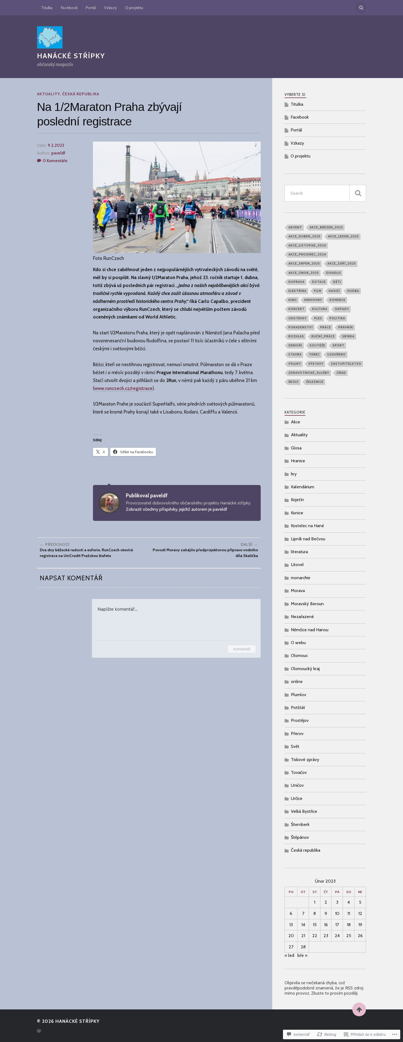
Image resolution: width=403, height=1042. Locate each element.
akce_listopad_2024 (307, 245)
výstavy (315, 364)
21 (303, 935)
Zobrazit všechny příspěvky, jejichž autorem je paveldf (176, 509)
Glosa (296, 447)
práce (325, 327)
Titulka (47, 7)
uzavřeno (336, 354)
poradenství (300, 327)
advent (295, 227)
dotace (319, 282)
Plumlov (298, 694)
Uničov (297, 785)
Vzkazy (110, 7)
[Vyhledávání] (358, 193)
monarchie (300, 577)
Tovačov (299, 772)
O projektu (134, 7)
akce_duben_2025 (304, 236)
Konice (297, 512)
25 (348, 935)
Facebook (69, 7)
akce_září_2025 (341, 263)
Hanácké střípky (71, 55)
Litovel (297, 564)
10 (337, 913)
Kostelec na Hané (307, 525)
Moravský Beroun (307, 603)
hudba (353, 291)
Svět (295, 746)
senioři (295, 345)
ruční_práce (323, 336)
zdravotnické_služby (308, 373)
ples (318, 318)
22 (314, 935)
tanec (314, 354)
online (297, 681)
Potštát (298, 707)
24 (337, 935)
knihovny (313, 300)
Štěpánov (300, 837)
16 (326, 924)
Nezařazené (302, 616)
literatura (299, 551)
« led (289, 955)
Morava (298, 590)
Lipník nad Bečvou (308, 538)
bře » (302, 955)
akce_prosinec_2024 (307, 254)
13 (291, 924)
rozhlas (296, 336)
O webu (298, 642)
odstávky (297, 318)
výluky (294, 364)
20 (291, 935)
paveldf (58, 153)
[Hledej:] (325, 193)
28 (303, 946)
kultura (319, 309)
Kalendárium (302, 486)
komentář (241, 649)
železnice (314, 382)
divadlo (333, 273)
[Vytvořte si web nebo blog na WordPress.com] (39, 1031)
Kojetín (297, 499)
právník (345, 327)
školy (293, 382)
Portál (91, 7)
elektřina (297, 291)
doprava (296, 282)
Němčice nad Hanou (309, 629)
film (317, 291)
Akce (295, 421)
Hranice (298, 460)
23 (325, 935)
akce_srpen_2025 (304, 263)
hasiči (334, 291)
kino (292, 300)
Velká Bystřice (304, 811)
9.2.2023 (56, 145)
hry (294, 473)
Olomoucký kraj (305, 668)
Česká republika (80, 93)
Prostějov (300, 720)
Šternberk (300, 824)
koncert (296, 309)
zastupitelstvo (346, 364)
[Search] (361, 8)
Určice (296, 798)
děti (337, 282)
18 (349, 924)
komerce (337, 300)
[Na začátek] (359, 1009)
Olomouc (299, 655)
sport (338, 345)
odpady (342, 309)
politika (337, 318)
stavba (295, 354)
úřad (341, 373)
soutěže (317, 345)
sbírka (348, 336)
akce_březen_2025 (326, 227)
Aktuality (48, 93)
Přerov (297, 733)
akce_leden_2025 (343, 236)
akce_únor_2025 (303, 273)
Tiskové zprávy (305, 759)
